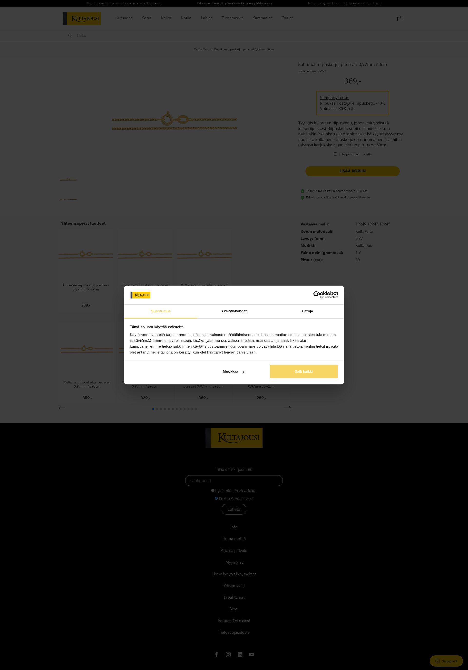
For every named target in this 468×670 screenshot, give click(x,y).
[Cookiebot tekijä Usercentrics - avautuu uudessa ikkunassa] (317, 294)
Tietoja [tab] (307, 311)
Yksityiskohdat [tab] (234, 311)
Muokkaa (230, 371)
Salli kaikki (304, 371)
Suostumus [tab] (161, 311)
